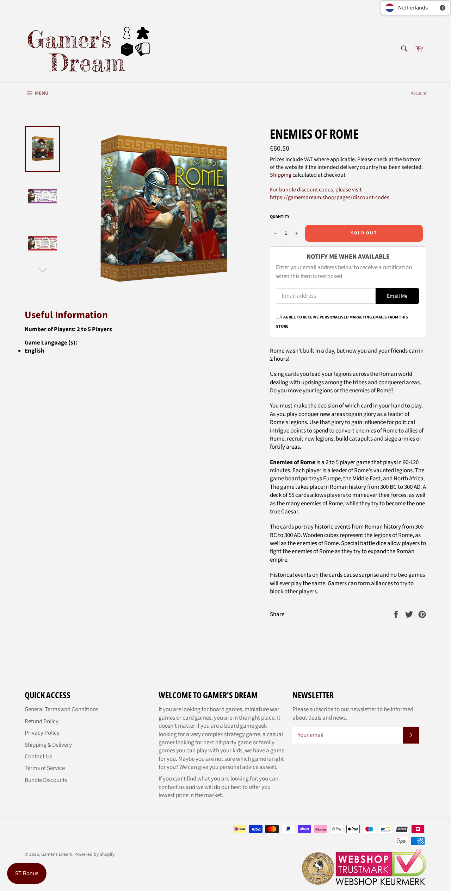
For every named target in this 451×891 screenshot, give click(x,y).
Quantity (279, 217)
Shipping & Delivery (48, 745)
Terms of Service (45, 768)
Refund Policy (41, 721)
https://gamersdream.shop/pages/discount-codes (329, 197)
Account (418, 93)
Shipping (280, 175)
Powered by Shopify (94, 854)
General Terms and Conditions (61, 709)
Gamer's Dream (56, 854)
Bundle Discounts (46, 780)
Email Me (397, 296)
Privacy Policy (42, 733)
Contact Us (38, 756)
